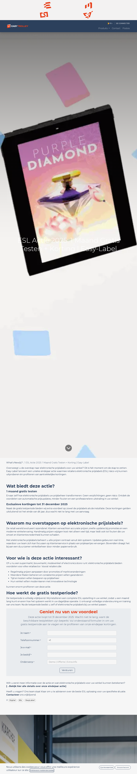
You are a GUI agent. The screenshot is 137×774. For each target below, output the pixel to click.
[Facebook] (47, 5)
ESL (20, 700)
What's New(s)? (14, 462)
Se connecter (123, 23)
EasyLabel (30, 700)
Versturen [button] (67, 670)
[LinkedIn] (88, 5)
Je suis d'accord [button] (123, 767)
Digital (12, 700)
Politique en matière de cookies (42, 770)
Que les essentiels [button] (106, 767)
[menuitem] (104, 28)
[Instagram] (44, 15)
